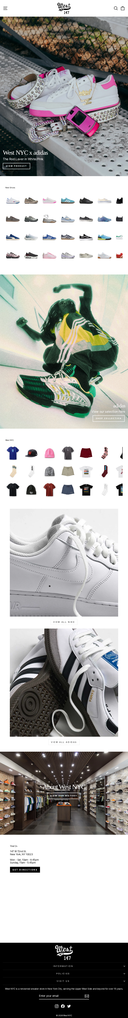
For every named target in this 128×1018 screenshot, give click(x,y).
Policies (63, 973)
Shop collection (109, 418)
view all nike (64, 622)
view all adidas (64, 742)
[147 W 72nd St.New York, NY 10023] (64, 889)
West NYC (9, 440)
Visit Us (63, 981)
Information (63, 966)
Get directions (25, 869)
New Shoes (10, 187)
